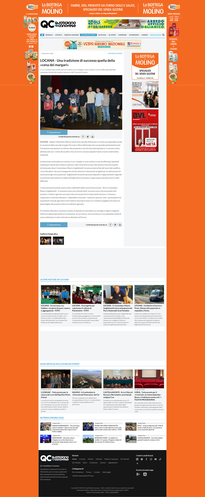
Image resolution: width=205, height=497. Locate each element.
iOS (41, 479)
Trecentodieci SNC (98, 492)
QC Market (76, 463)
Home (74, 459)
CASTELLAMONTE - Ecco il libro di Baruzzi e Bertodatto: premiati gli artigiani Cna (118, 394)
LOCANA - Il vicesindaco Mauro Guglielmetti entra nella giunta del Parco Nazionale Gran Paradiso (117, 308)
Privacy (89, 472)
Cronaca (49, 35)
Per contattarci (78, 472)
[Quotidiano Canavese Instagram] (151, 459)
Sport (85, 463)
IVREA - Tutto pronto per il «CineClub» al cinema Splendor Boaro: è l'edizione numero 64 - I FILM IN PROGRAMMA (148, 396)
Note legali (106, 472)
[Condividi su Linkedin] (92, 137)
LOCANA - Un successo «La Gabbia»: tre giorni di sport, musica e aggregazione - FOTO (55, 308)
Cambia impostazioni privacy (83, 476)
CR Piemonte (134, 35)
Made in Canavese (71, 35)
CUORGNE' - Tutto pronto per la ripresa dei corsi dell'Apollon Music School (55, 394)
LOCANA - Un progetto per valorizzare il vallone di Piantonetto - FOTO (83, 308)
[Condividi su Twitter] (88, 137)
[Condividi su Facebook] (83, 137)
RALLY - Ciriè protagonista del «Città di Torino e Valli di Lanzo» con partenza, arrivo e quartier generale (150, 427)
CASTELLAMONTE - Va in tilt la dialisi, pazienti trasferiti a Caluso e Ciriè (150, 439)
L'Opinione (122, 35)
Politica (58, 35)
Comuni (144, 35)
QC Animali (124, 459)
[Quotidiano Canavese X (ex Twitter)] (142, 459)
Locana (42, 70)
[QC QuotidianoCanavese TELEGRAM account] (137, 463)
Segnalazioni (155, 35)
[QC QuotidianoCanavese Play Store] (138, 474)
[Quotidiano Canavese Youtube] (155, 459)
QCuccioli (102, 35)
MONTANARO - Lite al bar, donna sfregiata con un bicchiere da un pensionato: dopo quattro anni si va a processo (64, 441)
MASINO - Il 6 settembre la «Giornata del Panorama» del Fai (85, 393)
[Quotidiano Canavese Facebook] (146, 459)
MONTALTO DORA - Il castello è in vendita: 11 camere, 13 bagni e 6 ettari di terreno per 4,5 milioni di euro (108, 440)
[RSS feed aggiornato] (137, 459)
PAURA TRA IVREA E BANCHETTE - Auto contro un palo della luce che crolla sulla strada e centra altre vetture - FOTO (108, 427)
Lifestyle (99, 459)
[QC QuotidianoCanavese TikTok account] (160, 459)
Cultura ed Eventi (88, 35)
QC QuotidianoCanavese (91, 488)
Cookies (97, 472)
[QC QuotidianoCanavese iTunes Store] (145, 474)
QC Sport (112, 35)
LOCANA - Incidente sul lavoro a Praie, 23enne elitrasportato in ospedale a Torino (148, 308)
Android (47, 479)
